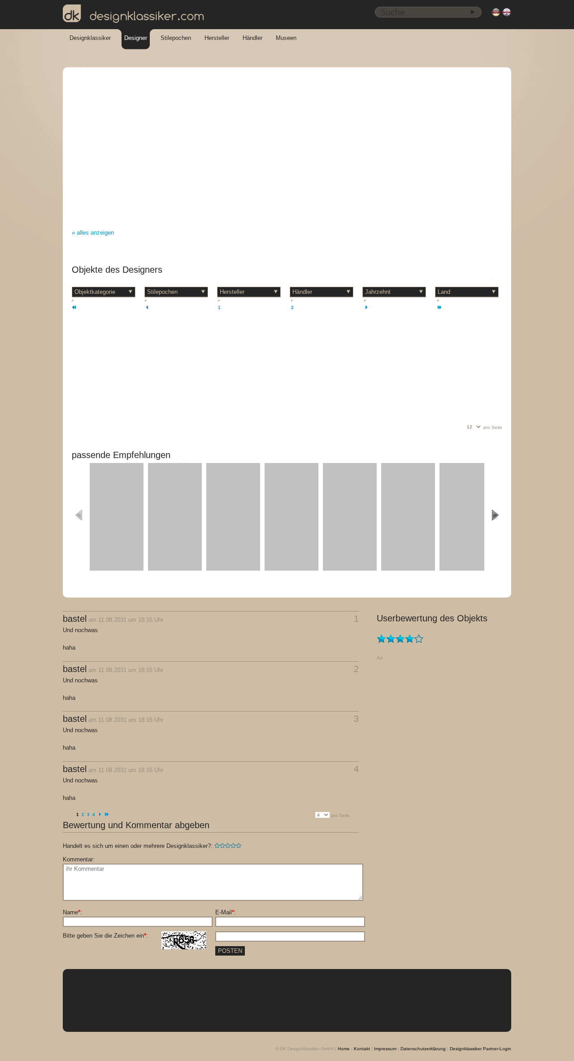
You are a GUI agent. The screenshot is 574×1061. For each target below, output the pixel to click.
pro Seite (492, 427)
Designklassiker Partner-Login (480, 1048)
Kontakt (362, 1048)
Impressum (385, 1048)
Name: (72, 912)
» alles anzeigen (93, 232)
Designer (135, 38)
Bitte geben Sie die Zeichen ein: (105, 935)
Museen (286, 38)
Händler (252, 38)
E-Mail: (225, 912)
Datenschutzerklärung (423, 1048)
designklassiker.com (147, 16)
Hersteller (216, 38)
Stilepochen (176, 38)
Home (344, 1048)
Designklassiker (90, 38)
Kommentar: (79, 859)
